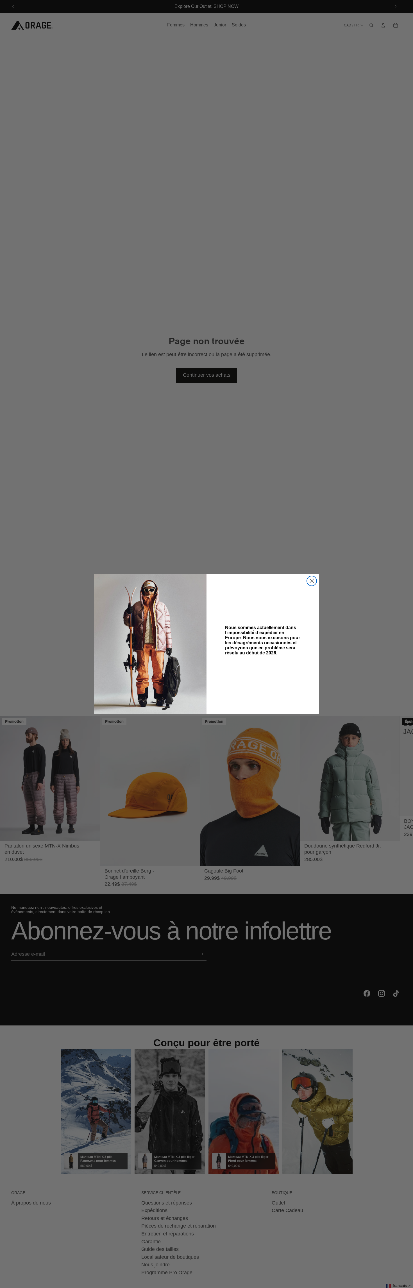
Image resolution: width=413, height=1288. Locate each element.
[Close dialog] (312, 581)
